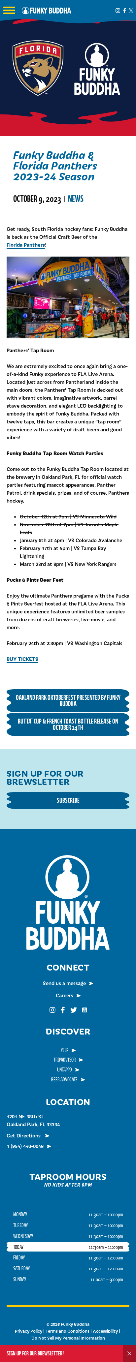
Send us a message (64, 983)
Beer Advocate (64, 1079)
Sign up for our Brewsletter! (35, 1353)
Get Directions (24, 1135)
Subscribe (68, 800)
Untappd (64, 1069)
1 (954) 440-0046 (25, 1146)
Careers (64, 995)
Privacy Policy (28, 1331)
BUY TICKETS (22, 658)
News (76, 198)
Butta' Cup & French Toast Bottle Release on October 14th (68, 724)
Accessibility (105, 1331)
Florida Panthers (26, 244)
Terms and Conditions (67, 1331)
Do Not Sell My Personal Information (68, 1338)
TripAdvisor (64, 1059)
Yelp (64, 1050)
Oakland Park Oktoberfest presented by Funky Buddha (68, 700)
